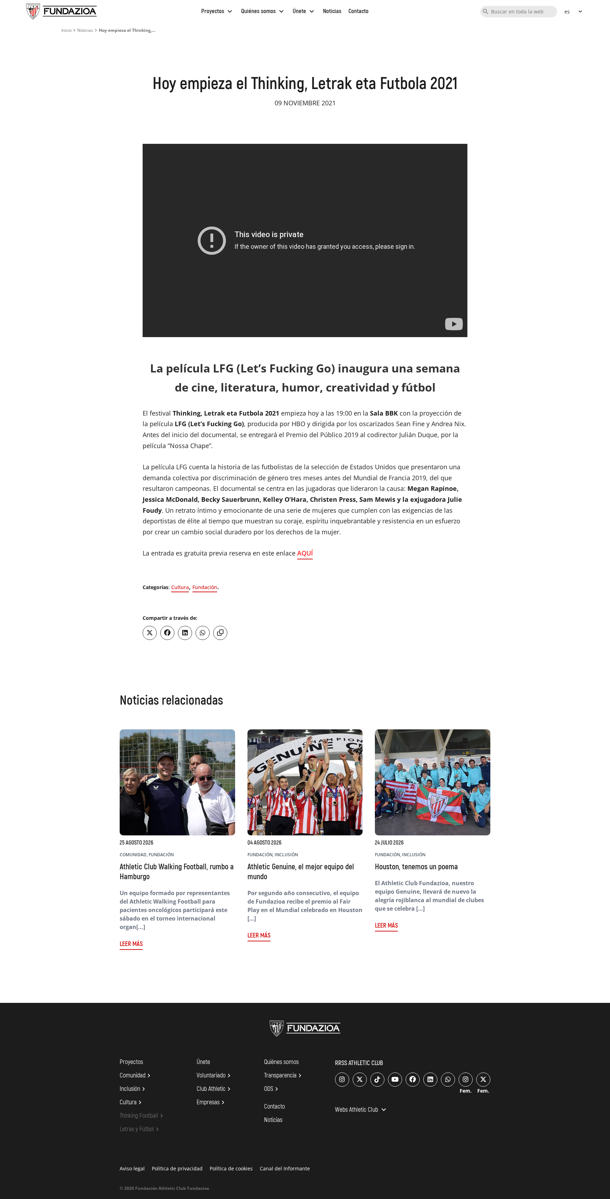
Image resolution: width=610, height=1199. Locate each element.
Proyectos (217, 11)
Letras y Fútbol (140, 1129)
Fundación (204, 587)
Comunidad (136, 1075)
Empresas (212, 1102)
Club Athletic (215, 1089)
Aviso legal (132, 1168)
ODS (272, 1089)
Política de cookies (231, 1168)
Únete (304, 11)
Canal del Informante (285, 1168)
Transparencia (284, 1075)
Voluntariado (215, 1075)
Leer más (131, 944)
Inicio (66, 30)
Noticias (332, 11)
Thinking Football (142, 1116)
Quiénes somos (263, 11)
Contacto (358, 11)
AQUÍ (305, 553)
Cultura (180, 587)
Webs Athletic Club (361, 1110)
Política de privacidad (177, 1168)
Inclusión (133, 1089)
